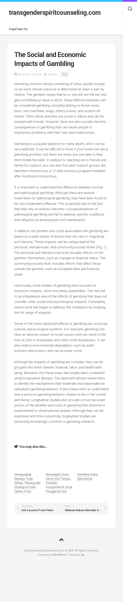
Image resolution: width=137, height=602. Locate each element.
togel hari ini (18, 29)
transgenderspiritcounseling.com (55, 12)
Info (64, 74)
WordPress (60, 554)
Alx (82, 554)
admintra (52, 74)
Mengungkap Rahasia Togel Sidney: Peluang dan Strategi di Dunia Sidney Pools (27, 483)
